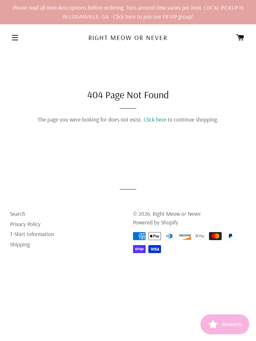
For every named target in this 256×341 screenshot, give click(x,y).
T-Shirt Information (32, 233)
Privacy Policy (25, 223)
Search (17, 213)
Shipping (20, 244)
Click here (155, 119)
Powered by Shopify (155, 222)
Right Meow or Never (128, 37)
